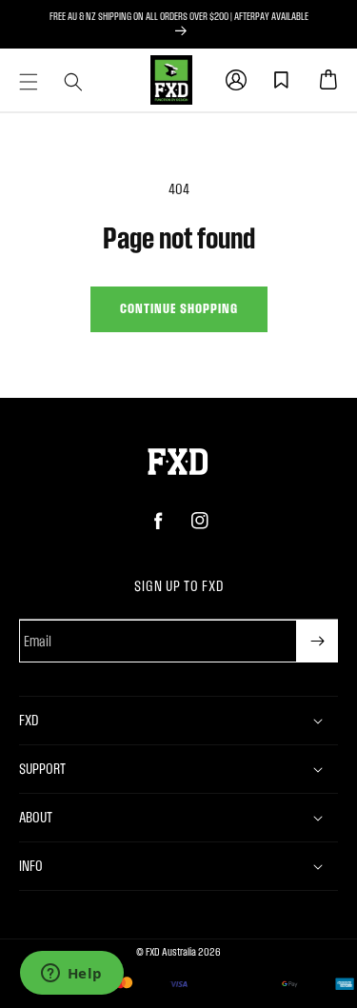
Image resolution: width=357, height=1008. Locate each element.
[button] (29, 81)
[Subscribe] (317, 641)
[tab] (29, 81)
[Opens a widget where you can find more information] (71, 974)
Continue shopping (179, 308)
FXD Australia (171, 952)
